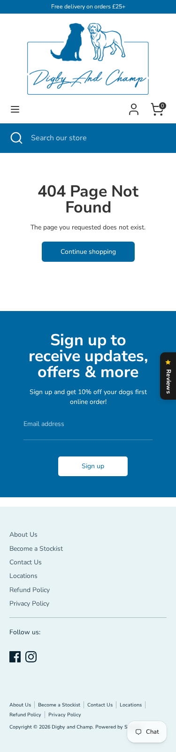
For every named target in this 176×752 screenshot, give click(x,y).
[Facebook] (15, 656)
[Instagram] (31, 656)
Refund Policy (29, 589)
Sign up (93, 466)
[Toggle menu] (15, 109)
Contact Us (25, 562)
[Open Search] (15, 138)
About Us (23, 534)
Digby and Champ (72, 726)
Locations (23, 575)
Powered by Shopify (118, 726)
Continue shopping (88, 251)
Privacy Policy (29, 603)
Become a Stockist (36, 548)
